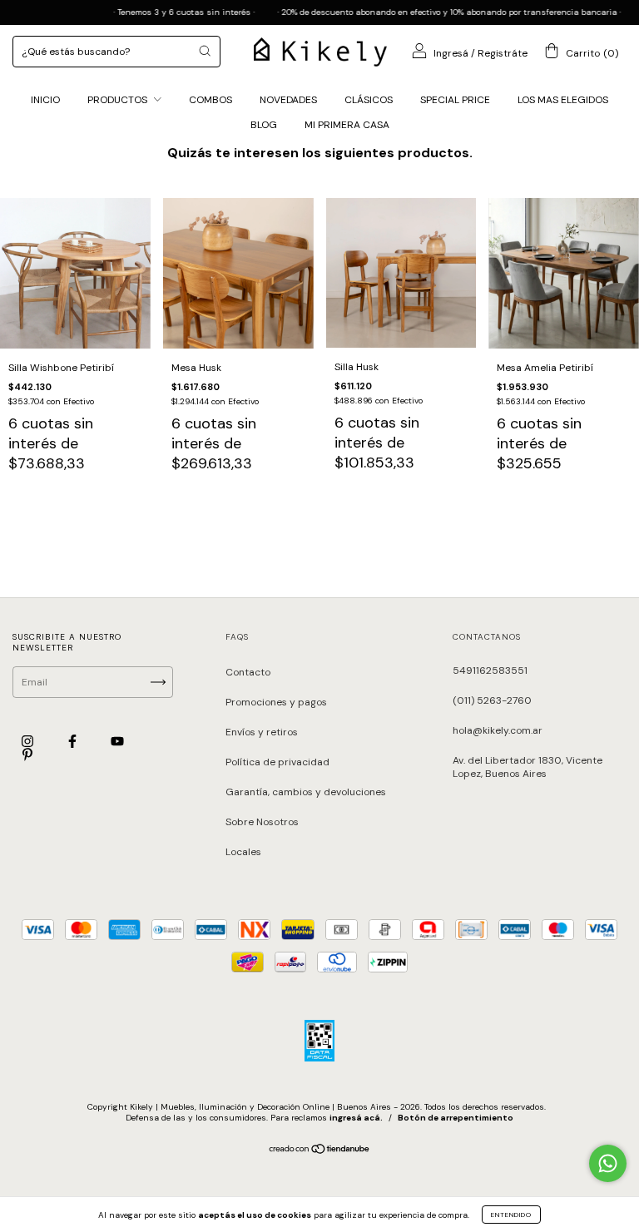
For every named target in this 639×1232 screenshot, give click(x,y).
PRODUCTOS (118, 99)
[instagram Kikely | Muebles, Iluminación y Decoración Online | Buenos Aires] (28, 741)
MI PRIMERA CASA (347, 124)
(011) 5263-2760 (492, 700)
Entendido (511, 1214)
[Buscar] (205, 51)
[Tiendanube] (320, 1151)
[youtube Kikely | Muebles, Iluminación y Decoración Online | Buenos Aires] (117, 741)
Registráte (503, 53)
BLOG (263, 124)
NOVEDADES (288, 99)
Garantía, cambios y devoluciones (305, 792)
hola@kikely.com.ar (497, 730)
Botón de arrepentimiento (455, 1117)
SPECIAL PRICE (455, 99)
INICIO (45, 99)
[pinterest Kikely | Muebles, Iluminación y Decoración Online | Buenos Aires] (27, 755)
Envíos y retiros (261, 732)
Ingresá (450, 53)
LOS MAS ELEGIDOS (563, 99)
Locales (243, 851)
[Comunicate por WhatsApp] (608, 1163)
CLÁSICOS (368, 99)
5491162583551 (490, 670)
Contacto (247, 672)
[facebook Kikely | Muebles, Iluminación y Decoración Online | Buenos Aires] (73, 741)
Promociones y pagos (276, 702)
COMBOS (210, 99)
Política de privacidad (277, 762)
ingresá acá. (356, 1117)
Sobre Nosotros (262, 822)
